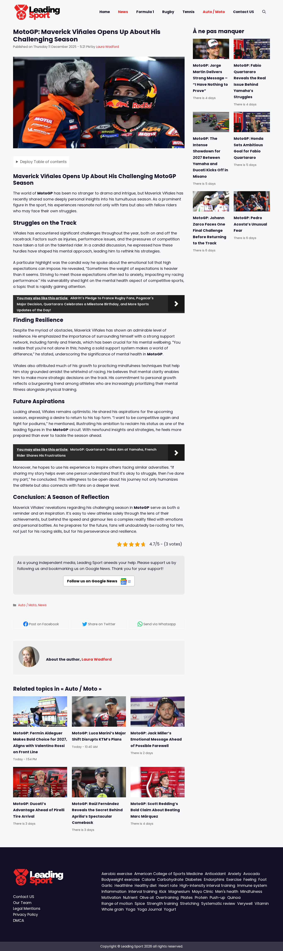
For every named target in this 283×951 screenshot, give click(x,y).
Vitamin (262, 903)
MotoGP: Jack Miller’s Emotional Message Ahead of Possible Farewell (156, 739)
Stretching (189, 903)
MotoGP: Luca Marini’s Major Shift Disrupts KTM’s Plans (99, 736)
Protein (201, 897)
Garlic (107, 885)
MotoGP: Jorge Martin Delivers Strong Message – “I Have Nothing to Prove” (210, 78)
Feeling (249, 879)
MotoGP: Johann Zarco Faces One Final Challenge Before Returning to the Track (209, 230)
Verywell (245, 903)
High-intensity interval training (207, 885)
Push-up (217, 897)
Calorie (148, 879)
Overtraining (167, 897)
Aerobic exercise (117, 873)
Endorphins (214, 879)
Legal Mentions (26, 908)
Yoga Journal (149, 909)
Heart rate (168, 885)
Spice (140, 903)
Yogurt (170, 909)
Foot (262, 879)
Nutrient (130, 897)
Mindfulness (251, 891)
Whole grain (113, 909)
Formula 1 (145, 11)
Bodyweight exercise (121, 879)
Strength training (162, 903)
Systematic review (218, 903)
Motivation (111, 897)
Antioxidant (215, 873)
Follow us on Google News (92, 581)
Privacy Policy (25, 914)
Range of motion (117, 903)
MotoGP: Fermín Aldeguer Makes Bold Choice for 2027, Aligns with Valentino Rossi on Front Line (40, 742)
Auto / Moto (214, 11)
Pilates (187, 897)
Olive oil (147, 897)
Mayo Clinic (202, 891)
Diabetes (193, 879)
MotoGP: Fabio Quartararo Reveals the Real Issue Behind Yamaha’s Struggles (250, 81)
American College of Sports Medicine (168, 873)
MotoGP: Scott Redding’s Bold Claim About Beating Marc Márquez (155, 810)
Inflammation (114, 891)
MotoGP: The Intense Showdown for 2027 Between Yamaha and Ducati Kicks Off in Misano (210, 157)
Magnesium (179, 891)
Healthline (124, 885)
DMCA (18, 920)
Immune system (252, 885)
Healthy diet (146, 885)
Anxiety (234, 873)
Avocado (251, 873)
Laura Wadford (97, 659)
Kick (162, 891)
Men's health (226, 891)
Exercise (233, 879)
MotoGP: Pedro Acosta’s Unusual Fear (250, 224)
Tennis (189, 11)
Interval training (142, 891)
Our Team (22, 902)
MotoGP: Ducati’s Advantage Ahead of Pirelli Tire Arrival (38, 810)
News (123, 11)
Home (104, 11)
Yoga (130, 909)
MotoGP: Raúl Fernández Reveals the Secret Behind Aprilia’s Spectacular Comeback (97, 813)
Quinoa (234, 897)
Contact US (243, 11)
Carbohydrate (170, 879)
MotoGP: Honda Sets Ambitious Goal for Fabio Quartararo (248, 148)
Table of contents (43, 161)
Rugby (168, 11)
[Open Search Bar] (264, 12)
